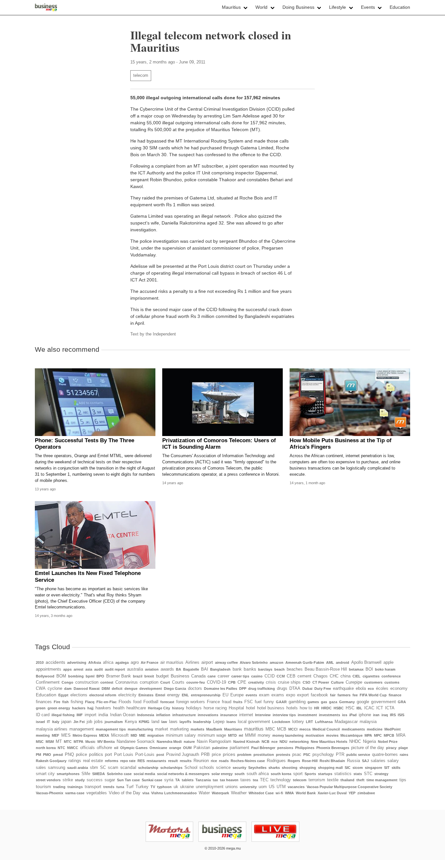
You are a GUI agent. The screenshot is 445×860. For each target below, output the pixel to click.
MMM (250, 735)
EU (225, 695)
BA (178, 669)
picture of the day (367, 747)
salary (393, 760)
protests (283, 755)
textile (332, 780)
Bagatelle (191, 669)
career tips (240, 676)
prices (229, 754)
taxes (245, 780)
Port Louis (123, 754)
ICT (379, 708)
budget (162, 676)
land (155, 721)
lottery (298, 721)
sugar (110, 780)
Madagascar (346, 721)
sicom (357, 768)
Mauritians (233, 729)
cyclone (55, 688)
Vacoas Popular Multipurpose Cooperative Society (349, 787)
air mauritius (171, 662)
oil (116, 748)
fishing (77, 702)
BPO (100, 676)
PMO (47, 755)
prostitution (263, 755)
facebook (319, 695)
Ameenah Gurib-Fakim (304, 662)
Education (400, 7)
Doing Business (298, 7)
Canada (198, 676)
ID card (43, 715)
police (81, 754)
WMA (289, 793)
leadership (202, 722)
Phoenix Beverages (332, 748)
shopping (307, 768)
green (41, 708)
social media (144, 774)
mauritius (254, 728)
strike (68, 780)
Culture (337, 682)
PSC (306, 755)
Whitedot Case (261, 793)
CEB (291, 676)
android (342, 662)
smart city (45, 773)
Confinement (48, 682)
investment (307, 715)
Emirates (145, 695)
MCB (281, 729)
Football (150, 702)
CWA (41, 688)
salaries (378, 760)
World (261, 7)
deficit (117, 688)
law (164, 722)
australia (135, 669)
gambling (297, 702)
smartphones (68, 774)
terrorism (317, 780)
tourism (43, 786)
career (223, 676)
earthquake (343, 688)
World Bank (306, 793)
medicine (374, 729)
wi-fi (279, 793)
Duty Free (322, 688)
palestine (220, 748)
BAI (204, 669)
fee (355, 695)
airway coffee (226, 662)
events (251, 695)
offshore (104, 747)
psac (296, 754)
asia (88, 669)
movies (332, 735)
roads (224, 761)
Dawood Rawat (87, 688)
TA (177, 780)
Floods (125, 702)
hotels (292, 708)
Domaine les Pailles (220, 688)
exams (277, 695)
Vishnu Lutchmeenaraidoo (174, 793)
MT (59, 741)
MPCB (389, 735)
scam (113, 767)
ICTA (390, 708)
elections (78, 695)
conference (391, 676)
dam (68, 688)
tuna (120, 787)
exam (264, 695)
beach (279, 669)
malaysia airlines (51, 729)
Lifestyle (337, 7)
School (190, 767)
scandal (128, 767)
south (240, 774)
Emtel (160, 695)
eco (371, 688)
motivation (315, 735)
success (95, 780)
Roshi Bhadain (332, 761)
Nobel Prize (387, 742)
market (161, 729)
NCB (265, 742)
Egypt (63, 695)
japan (66, 721)
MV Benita (106, 742)
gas (324, 702)
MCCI (292, 729)
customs (391, 682)
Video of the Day (124, 793)
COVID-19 (216, 682)
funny (269, 702)
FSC (248, 702)
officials (87, 747)
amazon (276, 662)
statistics (343, 773)
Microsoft (120, 735)
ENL (185, 695)
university (248, 787)
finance (395, 695)
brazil (137, 676)
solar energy (222, 774)
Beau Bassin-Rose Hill (326, 669)
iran (376, 715)
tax (215, 780)
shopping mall (330, 768)
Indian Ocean (122, 715)
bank (237, 669)
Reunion (201, 760)
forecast (167, 702)
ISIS (401, 715)
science (223, 767)
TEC (264, 780)
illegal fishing (63, 715)
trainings (75, 787)
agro (135, 662)
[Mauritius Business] (46, 7)
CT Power (320, 682)
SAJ (365, 761)
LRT (309, 722)
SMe (85, 773)
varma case (74, 793)
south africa (258, 773)
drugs (282, 688)
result (173, 761)
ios (344, 715)
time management (381, 780)
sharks (274, 768)
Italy (55, 722)
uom (263, 787)
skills (396, 768)
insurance (228, 715)
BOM (61, 676)
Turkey (142, 787)
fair (333, 695)
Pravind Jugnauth (182, 754)
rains (404, 755)
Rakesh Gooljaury (51, 761)
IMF (80, 715)
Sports (310, 774)
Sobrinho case (119, 774)
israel (40, 722)
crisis (271, 682)
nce (274, 742)
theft (360, 780)
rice (214, 761)
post (160, 755)
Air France (149, 662)
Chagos (320, 676)
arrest (78, 669)
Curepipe (354, 682)
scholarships (171, 768)
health (118, 708)
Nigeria (369, 741)
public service (358, 755)
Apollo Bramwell (366, 662)
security (239, 768)
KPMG (144, 722)
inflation (163, 715)
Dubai (307, 688)
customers (373, 682)
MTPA (78, 742)
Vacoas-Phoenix (49, 793)
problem (244, 755)
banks (250, 669)
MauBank (214, 729)
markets (197, 729)
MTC (68, 742)
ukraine (187, 787)
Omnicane (158, 748)
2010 (40, 662)
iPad (353, 715)
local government (254, 721)
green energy (59, 708)
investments (329, 715)
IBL (359, 708)
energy (173, 695)
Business (180, 675)
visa (145, 793)
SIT (387, 768)
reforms (111, 761)
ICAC (369, 708)
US (272, 787)
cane (212, 676)
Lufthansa (324, 722)
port (108, 754)
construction (86, 682)
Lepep (218, 721)
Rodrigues (276, 760)
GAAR (281, 702)
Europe (237, 695)
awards (167, 669)
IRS (393, 715)
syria (168, 780)
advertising (76, 662)
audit (98, 669)
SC (103, 767)
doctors (195, 688)
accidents (55, 662)
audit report (115, 669)
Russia (353, 760)
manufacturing (140, 729)
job (89, 721)
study (80, 780)
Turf (130, 787)
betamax (356, 669)
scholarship (148, 768)
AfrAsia (94, 662)
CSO (306, 682)
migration (155, 735)
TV (153, 787)
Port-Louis (144, 754)
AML (330, 662)
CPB (232, 682)
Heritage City (159, 708)
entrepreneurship (206, 695)
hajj (90, 708)
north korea (46, 748)
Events (368, 7)
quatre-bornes (385, 754)
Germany (347, 702)
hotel (250, 708)
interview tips (284, 715)
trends (108, 787)
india (103, 714)
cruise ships (289, 682)
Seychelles (257, 768)
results (186, 761)
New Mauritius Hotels (329, 742)
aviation (152, 669)
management (81, 729)
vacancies (296, 787)
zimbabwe (366, 793)
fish (65, 702)
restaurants (156, 761)
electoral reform (102, 695)
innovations (208, 715)
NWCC (72, 748)
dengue (130, 688)
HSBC (339, 708)
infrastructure (184, 715)
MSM (50, 742)
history (178, 708)
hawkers (103, 708)
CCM (281, 676)
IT (48, 722)
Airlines (192, 662)
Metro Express (85, 735)
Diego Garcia (175, 688)
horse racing (215, 708)
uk (176, 787)
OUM (187, 748)
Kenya (131, 721)
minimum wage (212, 735)
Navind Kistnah (246, 742)
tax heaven (229, 780)
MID (134, 735)
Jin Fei (79, 722)
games (313, 702)
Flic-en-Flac (106, 702)
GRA (402, 702)
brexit (149, 676)
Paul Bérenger (263, 748)
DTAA (294, 688)
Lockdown (281, 722)
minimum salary (181, 735)
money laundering (288, 735)
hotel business (270, 708)
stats (357, 774)
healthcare (136, 708)
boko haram (385, 669)
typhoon (164, 787)
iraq (384, 715)
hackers (78, 708)
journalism (114, 722)
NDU (283, 742)
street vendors (48, 780)
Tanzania (203, 780)
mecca (304, 729)
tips (402, 780)
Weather (239, 793)
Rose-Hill (310, 761)
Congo (67, 682)
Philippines (304, 748)
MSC (40, 742)
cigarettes (371, 676)
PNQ (69, 754)
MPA (368, 735)
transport (93, 787)
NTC (61, 748)
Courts (178, 682)
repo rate (128, 761)
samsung (56, 767)
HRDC (326, 708)
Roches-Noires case (248, 761)
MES (66, 735)
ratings (74, 760)
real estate (93, 760)
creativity (256, 682)
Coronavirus (126, 682)
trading (59, 787)
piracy (391, 748)
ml (241, 735)
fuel (258, 702)
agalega (122, 662)
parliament (239, 747)
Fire (57, 702)
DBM (106, 688)
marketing (179, 729)
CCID (270, 676)
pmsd (58, 755)
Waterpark (220, 793)
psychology (323, 754)
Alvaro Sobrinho (254, 662)
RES (141, 761)
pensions (285, 748)
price (216, 754)
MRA (401, 735)
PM (38, 755)
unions (231, 787)
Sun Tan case (128, 780)
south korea (281, 774)
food (137, 702)
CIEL (356, 676)
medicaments (353, 729)
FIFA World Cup (373, 695)
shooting (289, 768)
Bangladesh (220, 669)
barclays (265, 669)
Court (165, 682)
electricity (127, 695)
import (90, 715)
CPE (241, 682)
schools (206, 767)
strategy (381, 774)
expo (290, 695)
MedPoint (392, 729)
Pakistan (202, 747)
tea (255, 780)
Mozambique (351, 735)
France (213, 702)
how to (306, 708)
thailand (347, 780)
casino (257, 676)
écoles (382, 688)
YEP (352, 793)
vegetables (96, 793)
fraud (226, 702)
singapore (373, 768)
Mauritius (231, 7)
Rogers (294, 761)
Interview (263, 715)
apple (388, 662)
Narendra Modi (169, 742)
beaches (295, 669)
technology (280, 780)
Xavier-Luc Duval (332, 793)
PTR (340, 754)
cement (304, 676)
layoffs (185, 722)
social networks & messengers (183, 774)
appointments (48, 669)
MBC (270, 729)
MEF (55, 735)
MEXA (104, 735)
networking (299, 742)
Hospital (236, 708)
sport (298, 773)
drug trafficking (261, 688)
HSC (350, 708)
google (363, 702)
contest (106, 682)
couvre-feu (195, 682)
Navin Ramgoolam (214, 741)
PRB (205, 754)
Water (204, 793)
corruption (149, 682)
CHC (334, 676)
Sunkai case (152, 780)
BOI (369, 669)
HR (316, 708)
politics (96, 754)
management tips (111, 729)
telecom (140, 75)
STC (368, 773)
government (383, 701)
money (264, 735)
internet (246, 715)
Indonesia (145, 715)
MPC (378, 735)
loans (231, 722)
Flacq (89, 702)
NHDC (355, 741)
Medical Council (326, 729)
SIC (348, 768)
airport (207, 662)
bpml (90, 676)
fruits (237, 702)
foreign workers (190, 702)
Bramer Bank (118, 676)
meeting (43, 735)
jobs (98, 721)
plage (403, 748)
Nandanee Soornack (136, 741)
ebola (361, 688)
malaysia (368, 721)
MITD (232, 735)
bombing (76, 676)
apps (67, 669)
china (345, 676)
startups (325, 774)
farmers (344, 695)
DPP (242, 688)
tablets (188, 780)
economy (399, 688)
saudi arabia (77, 768)
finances (44, 702)
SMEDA (98, 774)
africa (108, 662)
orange (175, 748)
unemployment (209, 787)
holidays (194, 708)
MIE (142, 735)
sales (41, 767)
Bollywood (45, 676)
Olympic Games (134, 748)
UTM (281, 787)
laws (173, 721)
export (303, 695)
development (150, 688)
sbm (94, 767)
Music (90, 742)
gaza (333, 702)
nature (189, 742)
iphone (365, 715)
